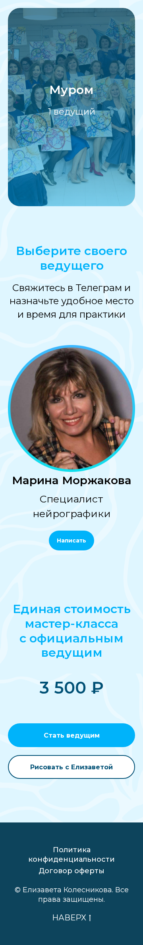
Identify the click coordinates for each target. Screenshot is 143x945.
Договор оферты (71, 870)
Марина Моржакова (71, 480)
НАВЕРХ (69, 917)
